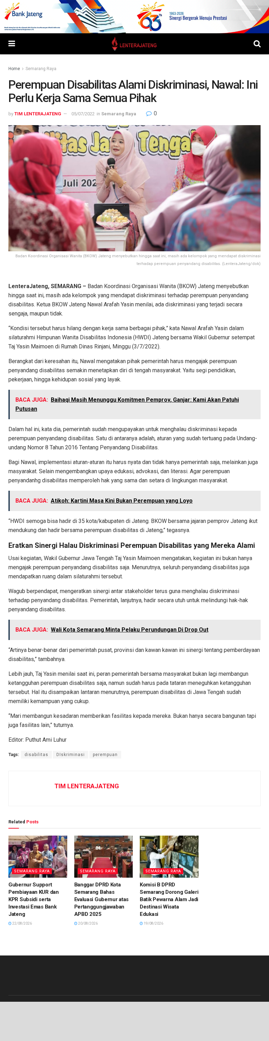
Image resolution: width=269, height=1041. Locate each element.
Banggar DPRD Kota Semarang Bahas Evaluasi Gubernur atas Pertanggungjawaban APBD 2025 (101, 899)
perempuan (105, 754)
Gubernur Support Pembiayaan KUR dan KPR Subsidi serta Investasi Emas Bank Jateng (33, 899)
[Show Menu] (11, 43)
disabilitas (36, 754)
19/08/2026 (153, 923)
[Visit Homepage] (134, 44)
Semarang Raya (41, 68)
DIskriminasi (70, 754)
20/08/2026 (87, 923)
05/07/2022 (83, 113)
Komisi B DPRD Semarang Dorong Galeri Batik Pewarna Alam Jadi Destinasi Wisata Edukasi (169, 899)
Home (14, 68)
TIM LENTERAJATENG (37, 113)
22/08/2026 (22, 923)
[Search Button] (257, 43)
